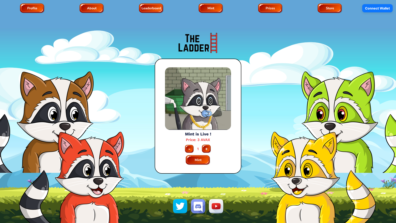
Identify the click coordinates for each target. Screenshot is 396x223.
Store (330, 8)
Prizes (270, 8)
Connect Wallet (377, 8)
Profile (32, 8)
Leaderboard (151, 8)
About (92, 8)
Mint (210, 8)
